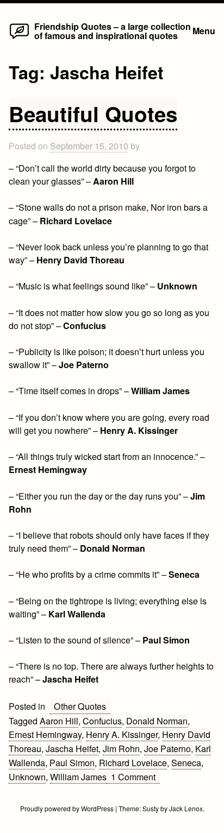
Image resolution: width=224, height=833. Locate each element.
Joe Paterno (167, 748)
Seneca (186, 762)
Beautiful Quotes (93, 114)
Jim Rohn (121, 748)
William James (78, 777)
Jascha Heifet (72, 748)
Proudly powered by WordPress (67, 808)
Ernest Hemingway (45, 734)
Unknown (27, 777)
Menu (203, 30)
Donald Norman (157, 721)
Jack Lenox (186, 808)
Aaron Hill (59, 721)
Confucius (102, 721)
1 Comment (135, 777)
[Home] (19, 38)
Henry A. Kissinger (122, 734)
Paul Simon (72, 762)
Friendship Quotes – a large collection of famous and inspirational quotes (112, 30)
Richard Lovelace (133, 762)
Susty (150, 808)
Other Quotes (80, 706)
